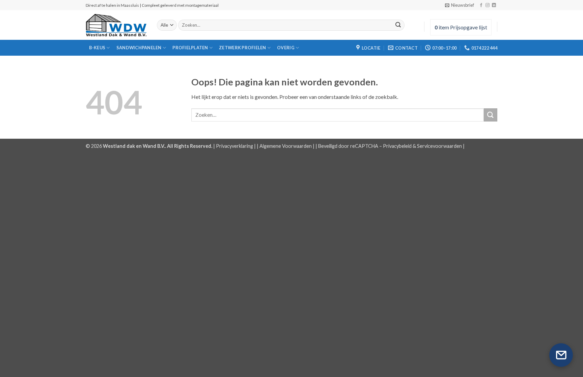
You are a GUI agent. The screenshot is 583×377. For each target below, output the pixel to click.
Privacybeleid (397, 146)
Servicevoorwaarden (439, 146)
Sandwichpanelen (139, 47)
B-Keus (97, 47)
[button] (459, 5)
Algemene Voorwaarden (285, 146)
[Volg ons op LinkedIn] (494, 5)
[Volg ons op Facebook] (481, 5)
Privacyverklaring (234, 146)
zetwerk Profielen (242, 47)
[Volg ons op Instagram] (487, 5)
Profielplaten (190, 47)
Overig (286, 47)
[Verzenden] (398, 25)
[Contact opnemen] (561, 355)
